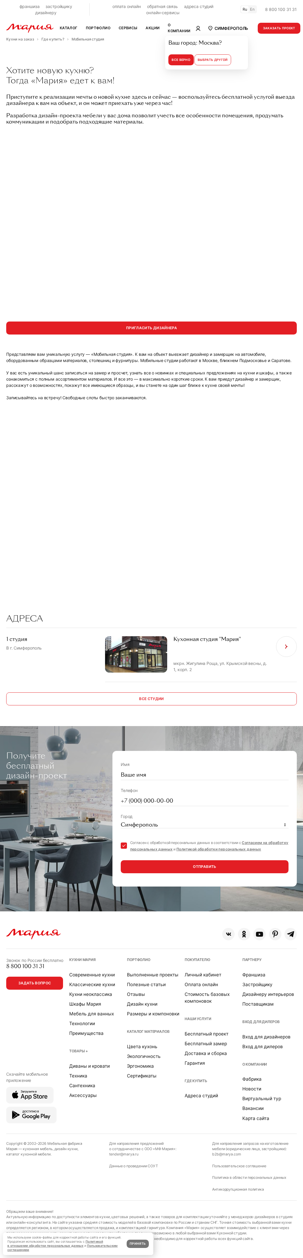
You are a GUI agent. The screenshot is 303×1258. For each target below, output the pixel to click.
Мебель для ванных (91, 1014)
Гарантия (195, 1063)
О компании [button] (179, 28)
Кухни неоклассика (90, 994)
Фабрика (252, 1079)
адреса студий (198, 6)
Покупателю (197, 959)
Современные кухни (92, 975)
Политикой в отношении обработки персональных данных (55, 1244)
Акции (152, 28)
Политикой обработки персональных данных (218, 849)
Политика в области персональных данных (249, 1177)
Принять (138, 1244)
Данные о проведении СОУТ (133, 1166)
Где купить (196, 1081)
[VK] (228, 934)
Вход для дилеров (261, 1022)
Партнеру (252, 959)
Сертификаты (142, 1076)
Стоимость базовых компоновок (207, 997)
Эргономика (140, 1066)
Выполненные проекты (152, 975)
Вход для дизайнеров (266, 1037)
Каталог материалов (148, 1031)
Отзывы (136, 994)
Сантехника (82, 1085)
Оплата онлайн (201, 984)
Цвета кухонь (142, 1046)
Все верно (181, 60)
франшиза (30, 6)
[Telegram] (290, 934)
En (252, 9)
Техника (78, 1076)
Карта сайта (255, 1118)
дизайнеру (46, 12)
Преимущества (86, 1033)
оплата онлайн (126, 6)
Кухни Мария (82, 959)
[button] (227, 28)
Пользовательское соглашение (239, 1166)
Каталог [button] (69, 28)
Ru (245, 9)
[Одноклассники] (244, 934)
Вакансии (253, 1108)
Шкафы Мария (85, 1004)
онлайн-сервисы (162, 12)
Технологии (82, 1023)
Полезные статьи (146, 984)
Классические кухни (92, 984)
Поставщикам (258, 1004)
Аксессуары (83, 1095)
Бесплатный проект (206, 1034)
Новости (251, 1089)
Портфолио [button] (98, 28)
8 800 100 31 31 (281, 9)
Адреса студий (201, 1095)
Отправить (204, 866)
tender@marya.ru (123, 1154)
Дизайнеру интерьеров (268, 994)
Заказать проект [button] (279, 28)
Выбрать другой (213, 60)
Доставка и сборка (206, 1053)
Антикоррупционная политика (238, 1189)
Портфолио (138, 959)
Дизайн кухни (142, 1004)
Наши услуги (198, 1019)
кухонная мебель (38, 1149)
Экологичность (144, 1056)
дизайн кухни (66, 1149)
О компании (254, 1064)
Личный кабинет (203, 975)
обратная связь (162, 6)
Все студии (151, 699)
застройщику (59, 6)
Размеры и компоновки (153, 1014)
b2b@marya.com (226, 1154)
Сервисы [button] (128, 28)
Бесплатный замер (206, 1043)
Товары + (78, 1051)
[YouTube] (259, 934)
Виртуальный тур (261, 1098)
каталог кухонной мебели (28, 1154)
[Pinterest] (275, 934)
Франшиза (253, 975)
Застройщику (257, 984)
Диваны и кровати (89, 1066)
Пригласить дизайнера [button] (151, 328)
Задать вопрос (34, 983)
